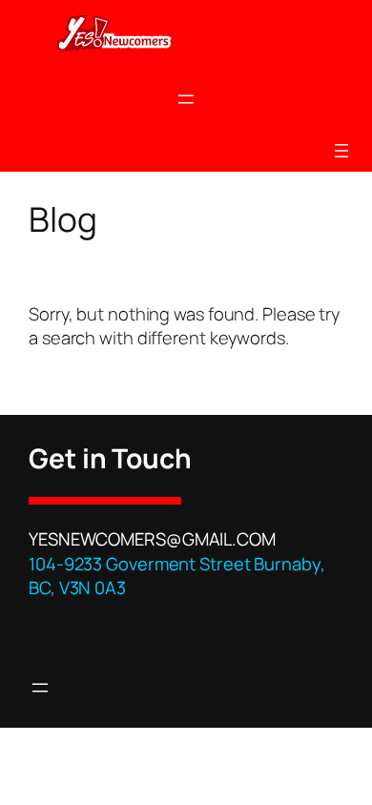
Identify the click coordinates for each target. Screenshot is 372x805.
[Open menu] (186, 99)
